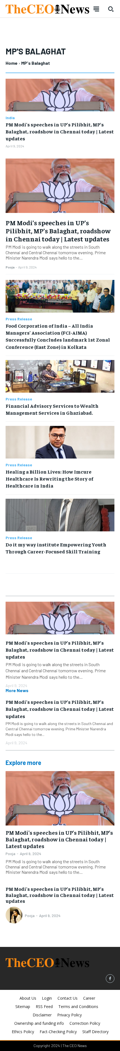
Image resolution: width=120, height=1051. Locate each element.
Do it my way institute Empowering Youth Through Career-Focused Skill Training (56, 548)
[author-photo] (15, 916)
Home (12, 63)
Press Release (19, 319)
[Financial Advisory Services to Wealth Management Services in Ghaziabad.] (60, 376)
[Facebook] (110, 978)
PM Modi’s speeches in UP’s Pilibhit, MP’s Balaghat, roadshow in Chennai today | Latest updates (60, 131)
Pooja (10, 267)
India (10, 118)
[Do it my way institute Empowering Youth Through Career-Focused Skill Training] (60, 515)
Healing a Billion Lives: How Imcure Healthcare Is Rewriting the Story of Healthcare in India (49, 478)
